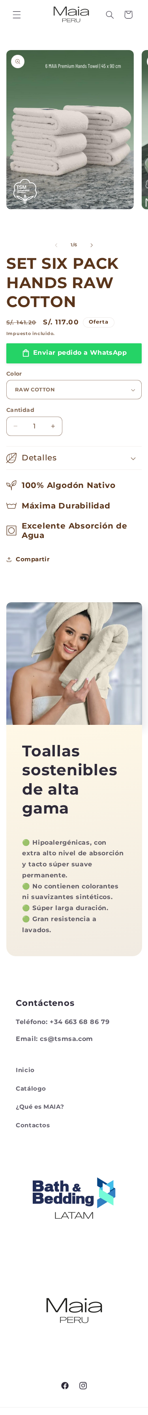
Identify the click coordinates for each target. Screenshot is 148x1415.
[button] (16, 15)
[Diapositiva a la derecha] (92, 245)
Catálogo (31, 1088)
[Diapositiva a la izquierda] (56, 245)
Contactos (33, 1125)
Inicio (25, 1070)
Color (14, 374)
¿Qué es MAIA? (40, 1106)
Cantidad (20, 410)
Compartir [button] (33, 559)
